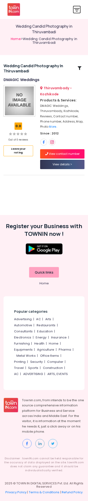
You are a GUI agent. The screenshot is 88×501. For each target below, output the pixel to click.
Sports (33, 368)
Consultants (23, 331)
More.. (53, 127)
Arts (48, 319)
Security (36, 362)
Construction (53, 368)
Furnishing (22, 343)
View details (61, 164)
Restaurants (46, 325)
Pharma (65, 349)
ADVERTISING (33, 374)
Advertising (23, 319)
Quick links (44, 272)
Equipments (23, 349)
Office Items (49, 355)
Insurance (59, 337)
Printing (20, 362)
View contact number (64, 154)
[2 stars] (25, 134)
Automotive (23, 325)
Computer (55, 362)
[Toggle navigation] (77, 9)
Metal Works (26, 355)
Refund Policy (72, 492)
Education (45, 331)
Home (16, 39)
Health (39, 343)
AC (38, 319)
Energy (41, 337)
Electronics (22, 337)
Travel (19, 368)
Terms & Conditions (44, 492)
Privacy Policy (16, 492)
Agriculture (45, 349)
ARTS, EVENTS (57, 374)
